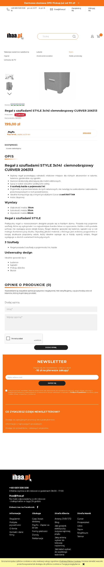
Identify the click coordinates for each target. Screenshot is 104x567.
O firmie (13, 528)
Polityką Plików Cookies (70, 561)
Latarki (39, 52)
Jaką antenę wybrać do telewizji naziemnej (60, 541)
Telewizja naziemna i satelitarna (16, 52)
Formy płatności (39, 531)
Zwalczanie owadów (45, 56)
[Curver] (20, 115)
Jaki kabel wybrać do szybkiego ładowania (63, 552)
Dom (71, 52)
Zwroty (35, 535)
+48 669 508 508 (19, 487)
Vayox (80, 529)
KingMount (82, 533)
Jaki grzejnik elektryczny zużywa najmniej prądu (62, 530)
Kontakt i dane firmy (16, 533)
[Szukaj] (74, 36)
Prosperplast (83, 522)
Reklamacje (37, 538)
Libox (79, 526)
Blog (57, 522)
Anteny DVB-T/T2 (63, 519)
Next (9, 94)
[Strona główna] (15, 36)
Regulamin (14, 519)
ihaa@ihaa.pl (59, 9)
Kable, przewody (75, 56)
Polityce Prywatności (78, 392)
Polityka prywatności (15, 523)
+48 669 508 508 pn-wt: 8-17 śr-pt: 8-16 (28, 9)
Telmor (80, 536)
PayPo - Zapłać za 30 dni (40, 526)
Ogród (6, 56)
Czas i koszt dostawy (37, 520)
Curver (80, 519)
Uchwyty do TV (10, 60)
